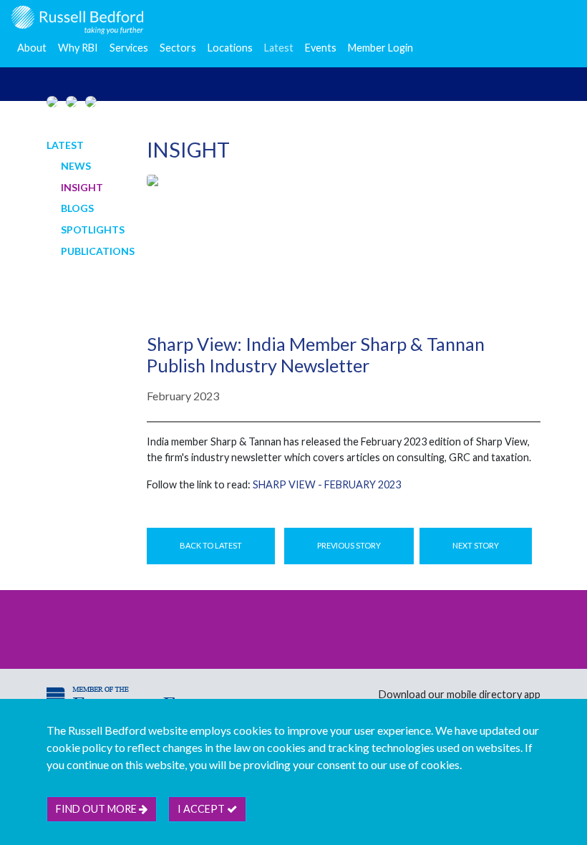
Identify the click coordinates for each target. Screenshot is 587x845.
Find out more (97, 809)
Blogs (77, 208)
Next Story (475, 545)
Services (129, 48)
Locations (230, 48)
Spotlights (93, 229)
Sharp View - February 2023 (327, 484)
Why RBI (78, 48)
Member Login (380, 48)
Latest (279, 48)
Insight (82, 187)
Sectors (178, 48)
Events (320, 48)
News (76, 166)
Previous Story (349, 545)
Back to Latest (211, 545)
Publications (98, 251)
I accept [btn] (202, 809)
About (32, 48)
